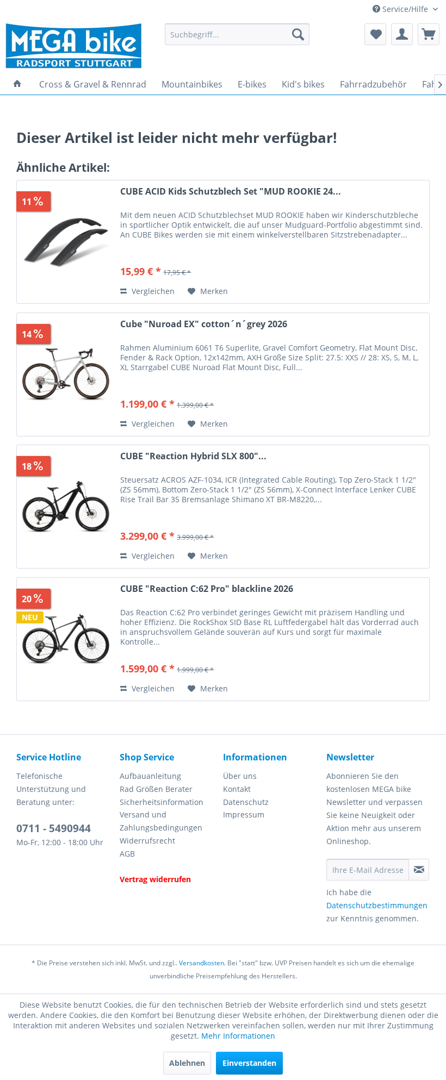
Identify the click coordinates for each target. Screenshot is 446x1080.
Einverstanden (249, 1063)
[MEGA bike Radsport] (80, 45)
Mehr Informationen (238, 1036)
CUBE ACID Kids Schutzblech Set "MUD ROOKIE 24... (230, 191)
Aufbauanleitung (150, 776)
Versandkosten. (202, 962)
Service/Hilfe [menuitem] (405, 9)
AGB (127, 853)
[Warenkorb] (428, 34)
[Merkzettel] (375, 34)
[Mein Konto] (402, 34)
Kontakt (237, 789)
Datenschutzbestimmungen (377, 905)
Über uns (240, 776)
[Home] (17, 84)
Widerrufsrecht (147, 840)
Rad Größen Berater (156, 789)
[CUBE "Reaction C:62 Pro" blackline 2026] (65, 639)
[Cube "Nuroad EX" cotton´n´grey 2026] (65, 374)
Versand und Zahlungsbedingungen (161, 821)
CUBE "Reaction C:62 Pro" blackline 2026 (206, 589)
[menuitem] (237, 34)
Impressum (243, 814)
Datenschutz (246, 802)
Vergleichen (152, 291)
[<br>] (169, 866)
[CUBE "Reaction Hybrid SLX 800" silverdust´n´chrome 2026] (65, 507)
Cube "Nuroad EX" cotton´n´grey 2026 (203, 324)
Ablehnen (187, 1063)
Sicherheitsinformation (161, 802)
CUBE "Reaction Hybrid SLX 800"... (193, 456)
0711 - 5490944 (53, 828)
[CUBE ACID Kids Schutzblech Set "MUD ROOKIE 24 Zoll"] (65, 242)
